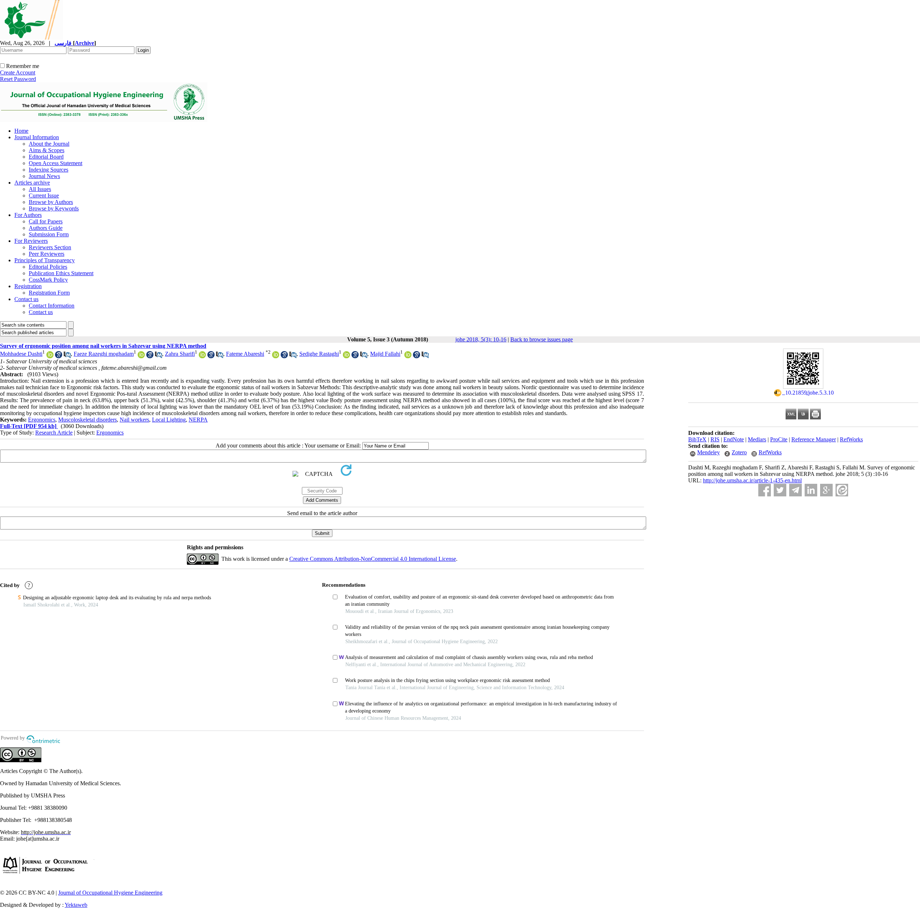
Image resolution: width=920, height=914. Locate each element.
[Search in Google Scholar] (58, 356)
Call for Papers (46, 221)
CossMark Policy (48, 280)
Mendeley (708, 452)
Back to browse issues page (541, 339)
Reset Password (18, 79)
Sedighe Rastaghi (319, 354)
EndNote (733, 439)
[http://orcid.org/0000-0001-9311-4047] (275, 356)
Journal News (44, 176)
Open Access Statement (55, 163)
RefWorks (851, 439)
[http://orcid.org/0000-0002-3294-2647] (407, 356)
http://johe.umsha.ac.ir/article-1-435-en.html (752, 480)
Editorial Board (46, 157)
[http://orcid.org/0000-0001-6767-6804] (141, 356)
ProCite (778, 439)
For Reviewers (31, 241)
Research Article (54, 432)
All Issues (40, 189)
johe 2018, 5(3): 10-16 (480, 339)
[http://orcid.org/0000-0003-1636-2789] (202, 356)
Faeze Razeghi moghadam (104, 354)
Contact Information (51, 306)
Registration (28, 286)
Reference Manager (813, 439)
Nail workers (134, 420)
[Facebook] (764, 490)
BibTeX (697, 439)
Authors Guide (46, 228)
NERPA (198, 420)
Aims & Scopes (46, 150)
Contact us (26, 299)
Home (21, 131)
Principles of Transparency (44, 260)
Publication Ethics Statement (61, 273)
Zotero (739, 452)
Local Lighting (169, 420)
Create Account (17, 72)
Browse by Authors (51, 202)
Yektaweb (76, 905)
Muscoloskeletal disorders (87, 420)
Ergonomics (41, 420)
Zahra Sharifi (180, 354)
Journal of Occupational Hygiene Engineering (110, 893)
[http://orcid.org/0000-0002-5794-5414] (50, 356)
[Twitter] (780, 490)
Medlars (757, 439)
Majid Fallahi (385, 354)
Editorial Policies (48, 267)
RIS (714, 439)
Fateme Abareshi (245, 354)
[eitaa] (842, 490)
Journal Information (36, 137)
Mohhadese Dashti (21, 354)
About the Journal (49, 144)
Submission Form (49, 234)
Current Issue (44, 195)
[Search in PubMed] (67, 356)
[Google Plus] (826, 490)
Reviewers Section (50, 247)
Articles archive (32, 182)
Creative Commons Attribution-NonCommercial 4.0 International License (372, 559)
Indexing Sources (48, 170)
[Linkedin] (811, 490)
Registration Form (49, 293)
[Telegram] (795, 490)
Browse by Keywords (54, 208)
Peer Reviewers (46, 254)
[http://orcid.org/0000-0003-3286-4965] (346, 356)
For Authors (28, 215)
